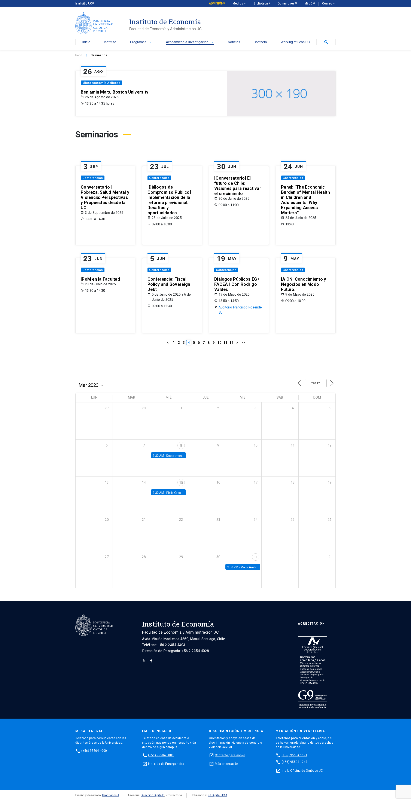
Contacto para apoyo (230, 755)
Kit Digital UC (216, 795)
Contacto (260, 42)
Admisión (216, 3)
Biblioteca (261, 3)
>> (243, 343)
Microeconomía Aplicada (101, 83)
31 (256, 557)
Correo (329, 3)
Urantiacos (109, 795)
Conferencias (92, 178)
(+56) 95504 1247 (294, 761)
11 (225, 343)
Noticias (234, 42)
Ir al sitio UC (83, 3)
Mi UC (308, 3)
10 (219, 343)
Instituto (110, 42)
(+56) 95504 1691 (294, 755)
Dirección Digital (151, 795)
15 (181, 483)
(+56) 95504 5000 (161, 755)
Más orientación (226, 763)
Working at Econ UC (295, 42)
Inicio (86, 42)
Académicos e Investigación (190, 42)
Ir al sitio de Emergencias (166, 763)
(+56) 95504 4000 (94, 750)
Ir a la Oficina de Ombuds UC (302, 770)
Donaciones (286, 3)
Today (315, 383)
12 (231, 343)
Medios (239, 3)
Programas (141, 42)
